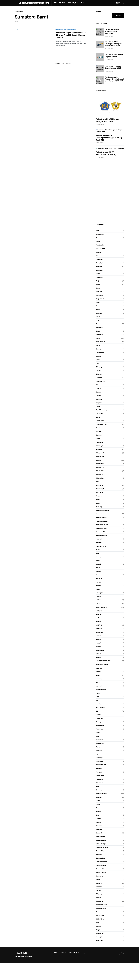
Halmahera (99, 442)
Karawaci (99, 539)
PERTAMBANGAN (101, 765)
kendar (98, 560)
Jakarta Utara (100, 478)
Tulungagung (100, 933)
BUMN (98, 338)
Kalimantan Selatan (102, 521)
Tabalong (99, 894)
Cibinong (99, 367)
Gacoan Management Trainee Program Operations (113, 31)
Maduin (98, 618)
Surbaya (98, 890)
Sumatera (99, 854)
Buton (98, 345)
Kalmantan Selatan (102, 535)
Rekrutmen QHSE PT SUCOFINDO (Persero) (106, 153)
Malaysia (98, 643)
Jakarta (98, 460)
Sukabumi (99, 826)
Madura (98, 621)
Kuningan (99, 578)
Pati (97, 754)
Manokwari (99, 668)
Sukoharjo (99, 829)
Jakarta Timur (100, 474)
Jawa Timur (99, 492)
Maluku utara (100, 650)
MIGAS (98, 682)
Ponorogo (99, 768)
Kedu (97, 553)
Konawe (98, 571)
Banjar (98, 273)
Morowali (99, 686)
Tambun (98, 897)
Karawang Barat (101, 546)
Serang (98, 804)
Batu (97, 306)
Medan (98, 675)
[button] (16, 3)
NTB (97, 697)
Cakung (98, 349)
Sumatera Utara (101, 869)
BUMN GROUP (100, 342)
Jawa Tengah (100, 489)
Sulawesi (99, 833)
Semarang (99, 797)
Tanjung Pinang (101, 908)
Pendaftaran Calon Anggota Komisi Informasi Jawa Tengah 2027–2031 (114, 79)
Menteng (99, 679)
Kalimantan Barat (101, 517)
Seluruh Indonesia (101, 793)
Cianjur (98, 363)
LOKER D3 (99, 600)
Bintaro (98, 316)
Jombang (99, 506)
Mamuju (98, 653)
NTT (97, 700)
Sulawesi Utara (100, 851)
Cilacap (98, 385)
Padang (66, 29)
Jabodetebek (100, 456)
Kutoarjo (98, 585)
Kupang (98, 582)
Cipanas (98, 392)
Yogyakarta (99, 940)
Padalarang (99, 718)
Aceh (97, 230)
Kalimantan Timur (101, 528)
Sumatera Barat (72, 29)
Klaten (98, 567)
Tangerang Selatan (102, 904)
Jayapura (99, 496)
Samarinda (99, 790)
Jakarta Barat (100, 463)
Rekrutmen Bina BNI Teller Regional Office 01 (114, 56)
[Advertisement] (110, 190)
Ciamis (98, 359)
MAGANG (99, 625)
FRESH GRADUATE (101, 424)
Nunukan (99, 704)
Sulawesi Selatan (101, 840)
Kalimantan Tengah (102, 524)
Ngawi (98, 693)
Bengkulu (99, 313)
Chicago (98, 356)
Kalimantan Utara (101, 532)
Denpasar (99, 403)
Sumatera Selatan (101, 861)
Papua (98, 747)
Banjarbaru (99, 277)
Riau (97, 786)
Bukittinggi (99, 334)
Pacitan (98, 714)
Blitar (97, 320)
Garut (97, 428)
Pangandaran (100, 743)
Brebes (98, 331)
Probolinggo (100, 775)
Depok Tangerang (101, 410)
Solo (97, 815)
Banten (98, 284)
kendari (98, 564)
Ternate (98, 926)
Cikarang (99, 377)
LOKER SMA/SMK (59, 29)
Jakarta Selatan (100, 471)
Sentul (98, 800)
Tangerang (99, 901)
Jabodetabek (100, 453)
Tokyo (98, 930)
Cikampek (99, 374)
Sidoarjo (98, 808)
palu (97, 736)
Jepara (98, 503)
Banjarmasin (100, 281)
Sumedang (99, 876)
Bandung (99, 266)
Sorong (98, 818)
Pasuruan (99, 750)
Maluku (98, 646)
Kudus (98, 575)
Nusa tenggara (100, 707)
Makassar (99, 636)
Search (98, 11)
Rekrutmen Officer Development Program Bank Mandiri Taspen (113, 44)
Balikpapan (99, 259)
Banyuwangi (100, 299)
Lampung (99, 596)
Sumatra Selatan (101, 872)
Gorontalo (99, 435)
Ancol (98, 241)
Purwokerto (99, 783)
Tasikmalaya (100, 915)
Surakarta (99, 887)
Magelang (99, 628)
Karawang (99, 542)
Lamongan (99, 593)
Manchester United (102, 664)
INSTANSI (99, 449)
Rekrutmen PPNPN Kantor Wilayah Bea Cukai (107, 120)
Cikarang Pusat (100, 381)
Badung (98, 252)
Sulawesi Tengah (101, 844)
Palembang (99, 729)
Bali (97, 256)
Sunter (98, 879)
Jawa (97, 481)
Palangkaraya (100, 725)
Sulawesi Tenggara (102, 847)
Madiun (98, 614)
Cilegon (98, 388)
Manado (98, 657)
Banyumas (99, 295)
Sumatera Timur (101, 865)
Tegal (97, 922)
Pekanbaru (99, 761)
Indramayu (99, 446)
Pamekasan (99, 740)
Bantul (98, 288)
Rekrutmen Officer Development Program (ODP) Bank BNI (109, 137)
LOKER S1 (99, 603)
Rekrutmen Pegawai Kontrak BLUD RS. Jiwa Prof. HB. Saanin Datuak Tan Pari (71, 35)
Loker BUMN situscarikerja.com (34, 2)
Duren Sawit (99, 420)
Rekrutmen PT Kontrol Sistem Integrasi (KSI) (113, 67)
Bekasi (98, 309)
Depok (98, 406)
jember (98, 499)
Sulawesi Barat (100, 836)
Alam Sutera (99, 234)
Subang (98, 822)
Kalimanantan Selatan (102, 510)
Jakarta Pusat (100, 467)
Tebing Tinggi (100, 919)
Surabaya (99, 883)
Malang (98, 639)
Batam (98, 302)
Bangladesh (99, 270)
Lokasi (83, 953)
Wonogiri (99, 937)
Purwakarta (99, 779)
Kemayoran (99, 557)
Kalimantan (99, 514)
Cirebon (98, 395)
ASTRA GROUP (100, 248)
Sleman (98, 811)
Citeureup (99, 399)
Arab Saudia (99, 245)
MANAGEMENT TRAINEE (103, 661)
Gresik (98, 438)
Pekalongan (99, 757)
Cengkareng (100, 352)
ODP (97, 711)
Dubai (98, 417)
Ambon (98, 238)
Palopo (98, 732)
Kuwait (98, 589)
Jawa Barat (99, 485)
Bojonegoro (99, 327)
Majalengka (99, 632)
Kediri (98, 550)
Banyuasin (99, 291)
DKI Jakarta (99, 413)
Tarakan (98, 912)
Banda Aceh (99, 263)
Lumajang (99, 610)
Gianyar (98, 431)
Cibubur (98, 370)
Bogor (98, 324)
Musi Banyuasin (101, 689)
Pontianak (99, 772)
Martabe (98, 671)
